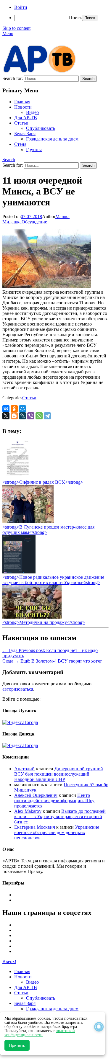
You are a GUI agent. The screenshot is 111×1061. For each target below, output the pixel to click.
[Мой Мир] (22, 408)
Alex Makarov (27, 811)
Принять (17, 1045)
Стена (20, 144)
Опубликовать (40, 128)
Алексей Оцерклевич (35, 795)
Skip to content (16, 28)
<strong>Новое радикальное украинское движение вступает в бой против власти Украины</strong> (53, 580)
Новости (23, 106)
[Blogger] (14, 415)
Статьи (21, 122)
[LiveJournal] (22, 415)
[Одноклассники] (14, 408)
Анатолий (24, 768)
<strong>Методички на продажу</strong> (43, 622)
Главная (22, 101)
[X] (5, 415)
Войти (20, 7)
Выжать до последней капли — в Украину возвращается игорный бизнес (60, 816)
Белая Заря (25, 133)
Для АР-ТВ (25, 117)
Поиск (75, 17)
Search (8, 159)
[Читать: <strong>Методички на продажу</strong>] (32, 616)
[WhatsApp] (39, 415)
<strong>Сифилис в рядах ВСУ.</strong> (42, 482)
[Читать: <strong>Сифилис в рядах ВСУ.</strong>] (16, 476)
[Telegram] (47, 415)
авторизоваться (17, 688)
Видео (32, 112)
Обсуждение (34, 221)
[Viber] (30, 415)
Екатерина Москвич (34, 827)
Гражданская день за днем (52, 138)
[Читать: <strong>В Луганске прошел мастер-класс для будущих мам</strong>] (28, 521)
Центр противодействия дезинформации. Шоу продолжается (54, 800)
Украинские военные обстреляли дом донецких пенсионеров (56, 832)
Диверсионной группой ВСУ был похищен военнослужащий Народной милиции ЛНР (58, 774)
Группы (34, 149)
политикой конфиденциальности (39, 1033)
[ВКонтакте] (5, 408)
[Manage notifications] (99, 1026)
